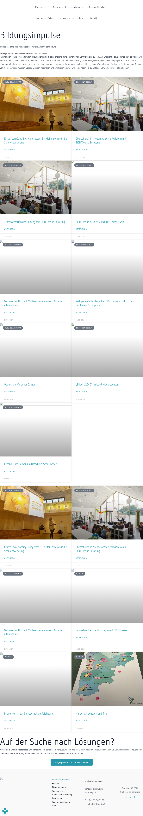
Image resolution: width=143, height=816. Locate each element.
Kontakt (93, 18)
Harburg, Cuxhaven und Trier (92, 713)
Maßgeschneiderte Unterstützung (65, 7)
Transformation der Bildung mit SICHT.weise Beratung (34, 222)
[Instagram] (130, 797)
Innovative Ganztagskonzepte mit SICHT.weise (101, 630)
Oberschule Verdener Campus (20, 384)
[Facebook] (134, 797)
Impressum (57, 798)
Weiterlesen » (9, 150)
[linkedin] (126, 797)
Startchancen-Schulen (45, 18)
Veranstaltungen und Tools (71, 18)
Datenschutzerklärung (62, 794)
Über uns (39, 7)
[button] (44, 7)
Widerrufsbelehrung (61, 801)
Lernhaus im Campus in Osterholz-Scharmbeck (30, 464)
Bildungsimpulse (59, 787)
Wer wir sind (57, 790)
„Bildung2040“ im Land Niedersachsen (97, 384)
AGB (54, 805)
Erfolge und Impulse (96, 7)
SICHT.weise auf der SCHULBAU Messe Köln (100, 222)
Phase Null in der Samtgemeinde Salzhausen (29, 713)
